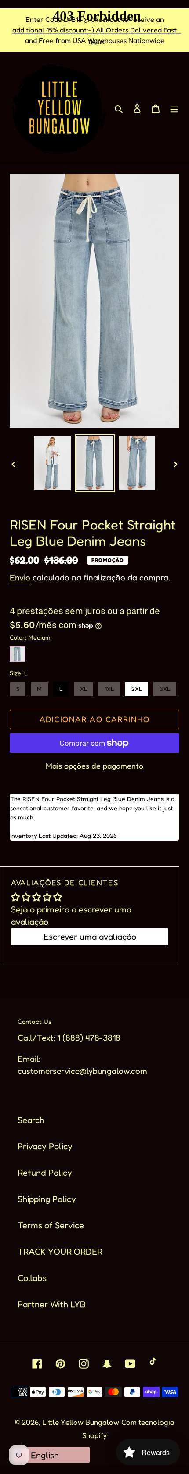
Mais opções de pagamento (94, 765)
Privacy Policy (45, 1146)
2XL (136, 687)
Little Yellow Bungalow (80, 1422)
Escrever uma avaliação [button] (90, 936)
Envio (20, 577)
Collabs (32, 1278)
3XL (165, 687)
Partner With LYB (52, 1304)
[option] (53, 463)
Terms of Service (51, 1225)
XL (83, 687)
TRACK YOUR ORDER (60, 1251)
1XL (109, 687)
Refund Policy (45, 1172)
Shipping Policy (47, 1199)
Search (31, 1120)
